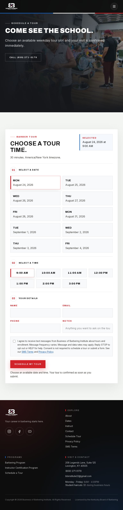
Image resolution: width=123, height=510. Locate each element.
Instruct (69, 426)
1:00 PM (22, 283)
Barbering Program (15, 462)
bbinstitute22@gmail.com (78, 476)
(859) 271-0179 (73, 471)
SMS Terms (27, 352)
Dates (68, 421)
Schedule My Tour (27, 364)
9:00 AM (22, 272)
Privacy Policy (46, 352)
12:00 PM (101, 272)
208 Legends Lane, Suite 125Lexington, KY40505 (80, 464)
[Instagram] (9, 431)
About (68, 415)
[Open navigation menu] (114, 6)
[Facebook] (19, 431)
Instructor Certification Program (21, 467)
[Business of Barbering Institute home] (11, 6)
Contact (69, 431)
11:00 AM (75, 272)
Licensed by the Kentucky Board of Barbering (96, 499)
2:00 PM (48, 283)
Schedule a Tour (14, 472)
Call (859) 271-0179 (23, 57)
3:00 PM (74, 283)
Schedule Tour (73, 436)
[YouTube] (30, 431)
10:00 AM (48, 272)
